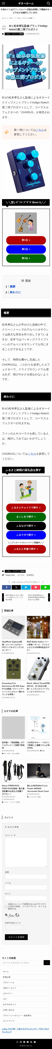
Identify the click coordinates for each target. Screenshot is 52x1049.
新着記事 (7, 977)
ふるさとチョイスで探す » (26, 507)
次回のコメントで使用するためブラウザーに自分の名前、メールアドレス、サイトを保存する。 (27, 906)
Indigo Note (10, 575)
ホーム (6, 971)
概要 (12, 286)
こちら (40, 129)
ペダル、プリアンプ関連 (14, 34)
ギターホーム (26, 3)
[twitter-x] (17, 1042)
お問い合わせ (8, 1010)
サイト (8, 894)
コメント (10, 835)
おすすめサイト (9, 1004)
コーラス (20, 575)
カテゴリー (7, 993)
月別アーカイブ (9, 988)
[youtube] (27, 1042)
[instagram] (20, 1042)
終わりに (15, 292)
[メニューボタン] (3, 3)
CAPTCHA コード (13, 923)
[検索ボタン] (48, 3)
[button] (6, 587)
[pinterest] (24, 1042)
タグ (5, 999)
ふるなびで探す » (26, 525)
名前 (7, 872)
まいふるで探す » (26, 516)
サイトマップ (8, 1021)
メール (8, 883)
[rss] (31, 1042)
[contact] (34, 1042)
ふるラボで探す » (26, 535)
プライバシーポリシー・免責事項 (17, 1015)
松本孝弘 (30, 575)
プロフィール (8, 982)
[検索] (47, 962)
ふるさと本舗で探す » (26, 549)
